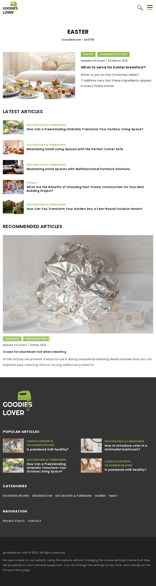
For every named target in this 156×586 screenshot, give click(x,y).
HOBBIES (100, 496)
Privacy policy (14, 521)
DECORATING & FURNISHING (73, 496)
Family (113, 496)
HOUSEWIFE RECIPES (16, 496)
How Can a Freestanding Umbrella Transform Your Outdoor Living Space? (85, 129)
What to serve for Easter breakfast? (113, 67)
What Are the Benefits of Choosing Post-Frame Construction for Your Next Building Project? (85, 189)
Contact (35, 521)
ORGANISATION (42, 496)
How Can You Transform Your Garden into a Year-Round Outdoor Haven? (84, 209)
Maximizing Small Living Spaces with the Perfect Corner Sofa (75, 149)
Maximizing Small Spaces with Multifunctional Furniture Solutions (78, 169)
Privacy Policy (12, 570)
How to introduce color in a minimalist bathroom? (126, 447)
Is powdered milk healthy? (47, 449)
